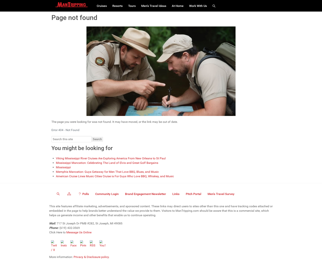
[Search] (215, 6)
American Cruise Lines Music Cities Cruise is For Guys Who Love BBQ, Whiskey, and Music (115, 176)
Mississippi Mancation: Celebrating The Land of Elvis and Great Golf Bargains (107, 163)
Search (97, 139)
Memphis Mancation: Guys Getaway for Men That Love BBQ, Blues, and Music (107, 172)
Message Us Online (78, 232)
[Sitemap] (69, 193)
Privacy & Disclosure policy (91, 257)
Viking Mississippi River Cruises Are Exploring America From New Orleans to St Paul (111, 158)
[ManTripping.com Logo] (71, 4)
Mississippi (63, 167)
